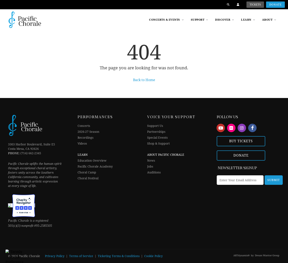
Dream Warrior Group (267, 255)
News (151, 160)
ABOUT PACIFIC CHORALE (165, 154)
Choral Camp (87, 172)
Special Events (157, 137)
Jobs (150, 166)
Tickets (255, 4)
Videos (82, 143)
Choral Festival (88, 178)
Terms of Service (81, 256)
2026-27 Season (88, 131)
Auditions (154, 172)
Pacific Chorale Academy (95, 166)
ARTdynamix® (241, 255)
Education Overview (92, 160)
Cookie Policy (153, 256)
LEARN (83, 154)
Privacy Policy (55, 256)
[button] (225, 19)
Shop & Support (158, 143)
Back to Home (144, 80)
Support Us (155, 125)
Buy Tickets (241, 141)
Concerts (84, 125)
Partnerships (156, 131)
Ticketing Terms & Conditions (119, 256)
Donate (275, 4)
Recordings (85, 137)
